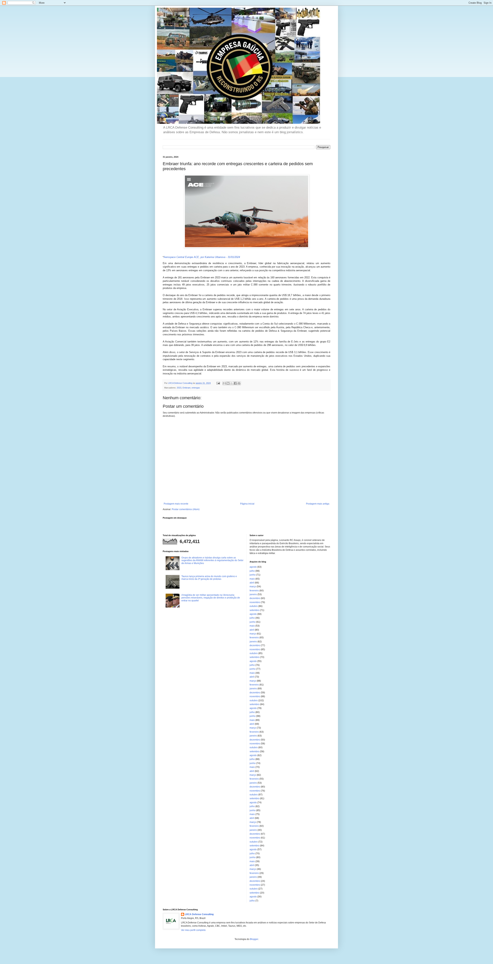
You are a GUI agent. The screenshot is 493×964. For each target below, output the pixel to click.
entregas (196, 388)
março (253, 586)
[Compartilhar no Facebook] (235, 383)
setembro (254, 610)
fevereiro (254, 590)
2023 (179, 388)
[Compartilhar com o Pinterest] (239, 383)
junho (253, 574)
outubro (254, 606)
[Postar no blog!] (228, 383)
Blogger (254, 939)
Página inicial (247, 503)
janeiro (253, 594)
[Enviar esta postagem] (218, 383)
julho (252, 571)
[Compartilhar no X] (232, 383)
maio (252, 578)
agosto (253, 567)
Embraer (186, 388)
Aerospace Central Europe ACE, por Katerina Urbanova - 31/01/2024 (202, 257)
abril (252, 582)
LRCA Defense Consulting (199, 914)
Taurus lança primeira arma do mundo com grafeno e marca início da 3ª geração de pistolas (209, 577)
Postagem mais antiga (317, 503)
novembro (255, 602)
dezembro (255, 598)
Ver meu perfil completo (193, 930)
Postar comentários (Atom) (186, 509)
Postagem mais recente (176, 503)
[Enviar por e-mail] (224, 383)
